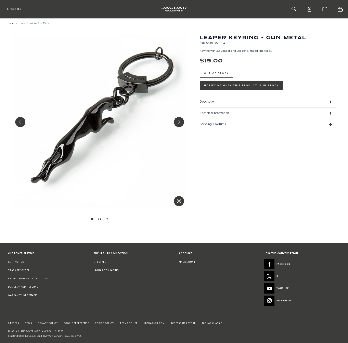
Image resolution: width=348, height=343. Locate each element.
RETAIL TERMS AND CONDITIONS (28, 279)
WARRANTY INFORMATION (24, 295)
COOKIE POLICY (104, 323)
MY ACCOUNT (187, 262)
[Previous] (20, 122)
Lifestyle (14, 9)
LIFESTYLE (99, 262)
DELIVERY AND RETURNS (23, 287)
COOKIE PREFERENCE (76, 323)
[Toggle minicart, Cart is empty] (340, 9)
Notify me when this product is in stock (241, 85)
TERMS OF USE (129, 323)
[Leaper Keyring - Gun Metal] (92, 219)
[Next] (179, 122)
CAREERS (13, 323)
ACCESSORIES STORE (183, 323)
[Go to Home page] (174, 9)
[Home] (325, 9)
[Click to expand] (99, 122)
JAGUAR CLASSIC (212, 323)
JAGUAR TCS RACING (106, 270)
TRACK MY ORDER (19, 270)
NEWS (28, 323)
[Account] (309, 9)
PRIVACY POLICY (48, 323)
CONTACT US (16, 262)
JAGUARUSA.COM (154, 323)
